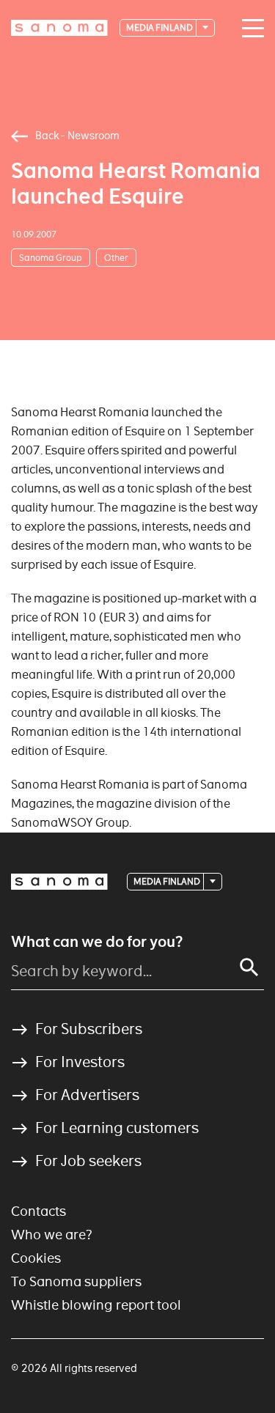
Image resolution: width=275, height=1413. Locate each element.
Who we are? (51, 1234)
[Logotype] (59, 882)
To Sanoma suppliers (76, 1281)
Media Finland (160, 27)
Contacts (38, 1211)
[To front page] (59, 28)
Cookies (36, 1258)
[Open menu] (249, 28)
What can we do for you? (97, 941)
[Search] (249, 967)
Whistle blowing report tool (96, 1304)
